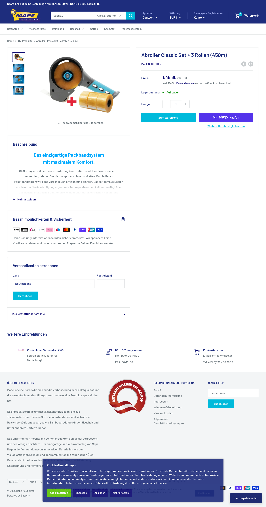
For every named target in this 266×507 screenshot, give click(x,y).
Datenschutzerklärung (168, 395)
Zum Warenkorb (168, 117)
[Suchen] (130, 16)
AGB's (157, 389)
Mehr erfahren (121, 492)
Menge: (146, 104)
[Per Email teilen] (250, 64)
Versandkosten (185, 83)
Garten (94, 28)
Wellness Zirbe (37, 28)
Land (16, 275)
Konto (198, 17)
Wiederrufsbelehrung (167, 407)
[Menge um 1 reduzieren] (166, 104)
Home (10, 40)
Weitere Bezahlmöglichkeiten (226, 125)
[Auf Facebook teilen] (243, 64)
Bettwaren (13, 28)
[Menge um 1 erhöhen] (185, 104)
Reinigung (58, 28)
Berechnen (25, 296)
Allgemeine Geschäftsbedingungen (169, 421)
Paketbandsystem (131, 28)
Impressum (161, 401)
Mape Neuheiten (151, 63)
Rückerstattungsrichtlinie (28, 313)
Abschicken (221, 403)
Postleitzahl (104, 275)
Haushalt (75, 28)
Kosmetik (109, 28)
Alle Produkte (25, 40)
